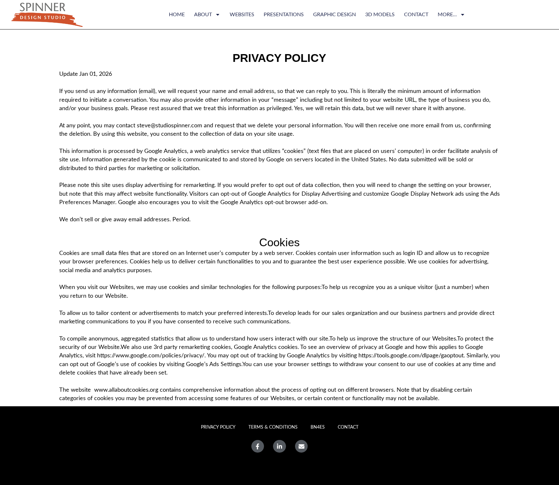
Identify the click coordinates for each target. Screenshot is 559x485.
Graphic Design (334, 14)
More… (447, 14)
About (203, 14)
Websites (242, 14)
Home (177, 14)
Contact (416, 14)
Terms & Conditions (273, 427)
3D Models (380, 14)
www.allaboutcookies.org (126, 390)
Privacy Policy (218, 427)
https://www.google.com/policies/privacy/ (149, 355)
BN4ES (318, 427)
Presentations (284, 14)
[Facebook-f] (257, 446)
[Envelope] (301, 446)
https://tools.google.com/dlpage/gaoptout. (411, 355)
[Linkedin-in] (279, 446)
